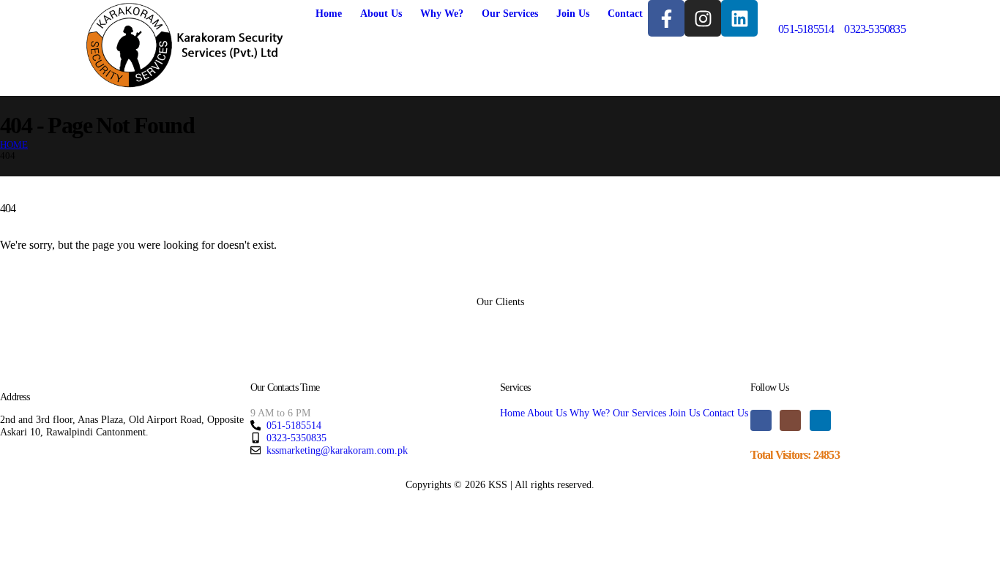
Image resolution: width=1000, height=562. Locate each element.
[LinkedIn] (820, 420)
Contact (625, 13)
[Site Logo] (185, 47)
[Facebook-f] (666, 18)
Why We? (441, 13)
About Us (381, 13)
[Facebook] (761, 420)
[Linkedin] (739, 18)
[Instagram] (702, 18)
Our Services (510, 13)
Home (329, 13)
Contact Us (725, 413)
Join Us (572, 13)
